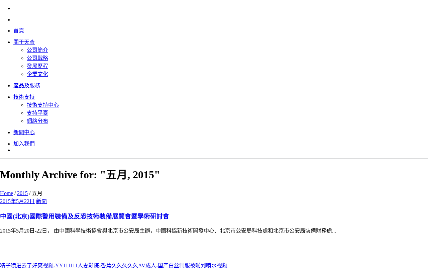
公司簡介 (37, 50)
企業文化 (37, 74)
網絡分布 (37, 121)
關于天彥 (24, 42)
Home (6, 193)
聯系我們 (39, 252)
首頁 (18, 30)
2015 (22, 193)
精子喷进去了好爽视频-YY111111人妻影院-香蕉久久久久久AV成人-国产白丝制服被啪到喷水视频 (113, 265)
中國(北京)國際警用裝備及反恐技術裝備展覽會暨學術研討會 (84, 216)
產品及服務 (26, 85)
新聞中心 (24, 132)
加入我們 (24, 144)
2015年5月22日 (17, 201)
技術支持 (24, 97)
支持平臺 (37, 113)
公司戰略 (37, 58)
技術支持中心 (43, 105)
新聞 (41, 201)
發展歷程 (37, 66)
